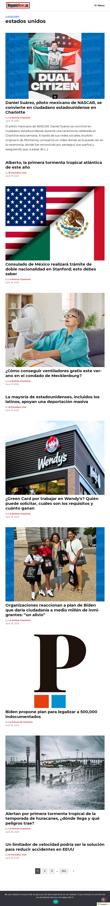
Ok (55, 902)
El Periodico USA (17, 172)
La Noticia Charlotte (19, 117)
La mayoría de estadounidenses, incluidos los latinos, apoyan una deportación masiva (52, 399)
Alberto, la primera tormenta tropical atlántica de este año (53, 165)
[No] (106, 898)
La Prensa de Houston (20, 722)
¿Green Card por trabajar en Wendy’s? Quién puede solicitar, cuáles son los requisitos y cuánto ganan (51, 503)
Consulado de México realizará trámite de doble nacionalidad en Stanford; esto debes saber (50, 269)
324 (64, 871)
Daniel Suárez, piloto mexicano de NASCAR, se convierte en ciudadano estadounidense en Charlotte (53, 107)
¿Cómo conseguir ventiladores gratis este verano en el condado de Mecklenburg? (53, 373)
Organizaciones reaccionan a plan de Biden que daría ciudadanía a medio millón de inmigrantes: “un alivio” (52, 610)
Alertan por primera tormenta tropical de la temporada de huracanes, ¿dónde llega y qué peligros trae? (52, 818)
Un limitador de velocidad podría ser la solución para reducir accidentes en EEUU (54, 847)
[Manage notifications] (103, 899)
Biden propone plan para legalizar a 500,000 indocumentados (51, 714)
